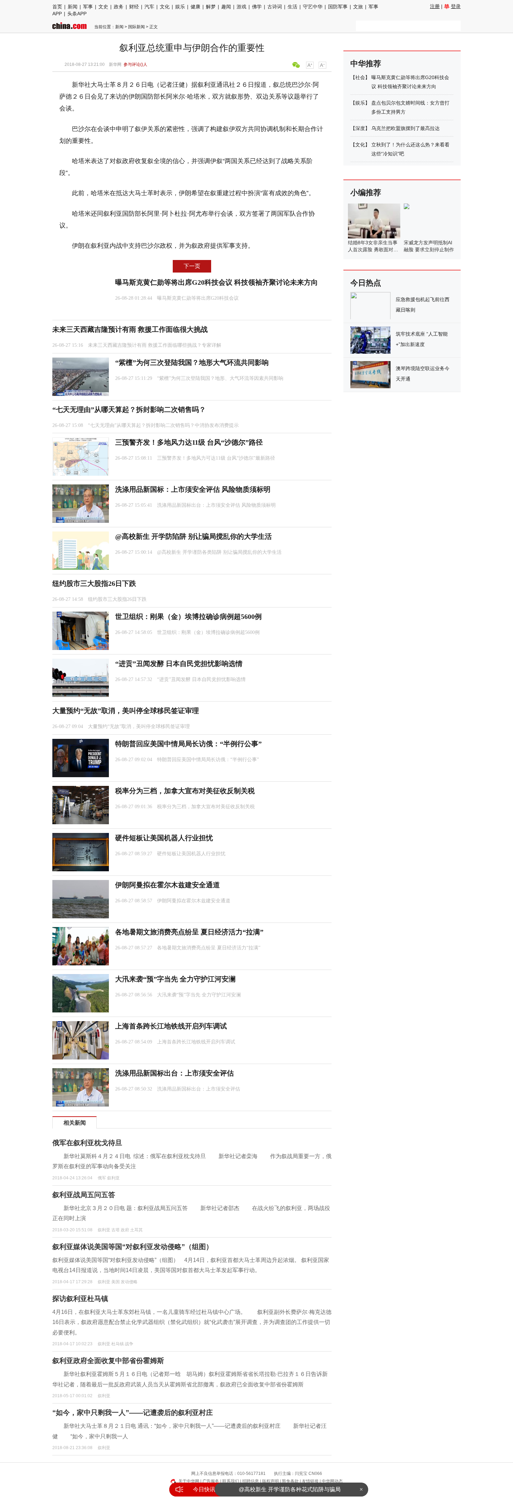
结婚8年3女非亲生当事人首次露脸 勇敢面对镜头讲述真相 (373, 249)
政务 (119, 6)
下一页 (192, 266)
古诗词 (274, 6)
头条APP (77, 13)
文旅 (358, 6)
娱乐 (180, 6)
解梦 (211, 6)
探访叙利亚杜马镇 (80, 1298)
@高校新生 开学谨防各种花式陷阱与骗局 (290, 1489)
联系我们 (230, 1481)
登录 (456, 6)
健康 (195, 6)
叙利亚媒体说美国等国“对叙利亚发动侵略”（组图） (132, 1246)
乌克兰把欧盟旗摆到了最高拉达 (405, 128)
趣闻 (226, 6)
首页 (57, 6)
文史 (103, 6)
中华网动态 (332, 1481)
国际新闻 (136, 26)
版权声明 (270, 1481)
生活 (292, 6)
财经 (134, 6)
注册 (435, 6)
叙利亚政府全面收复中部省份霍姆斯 (108, 1360)
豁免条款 (290, 1481)
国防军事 (338, 6)
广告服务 (210, 1481)
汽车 (149, 6)
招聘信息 (250, 1481)
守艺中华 (312, 6)
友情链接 (310, 1481)
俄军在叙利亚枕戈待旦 (87, 1143)
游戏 (241, 6)
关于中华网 (188, 1481)
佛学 (257, 6)
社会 (360, 77)
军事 (88, 6)
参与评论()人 (135, 64)
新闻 (72, 6)
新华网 (115, 64)
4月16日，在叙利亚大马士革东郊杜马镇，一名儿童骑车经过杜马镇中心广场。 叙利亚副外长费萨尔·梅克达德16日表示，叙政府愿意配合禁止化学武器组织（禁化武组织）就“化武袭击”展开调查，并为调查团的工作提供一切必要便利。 (192, 1322)
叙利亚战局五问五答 (83, 1195)
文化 (165, 6)
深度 (360, 128)
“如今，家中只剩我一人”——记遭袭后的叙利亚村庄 (132, 1412)
